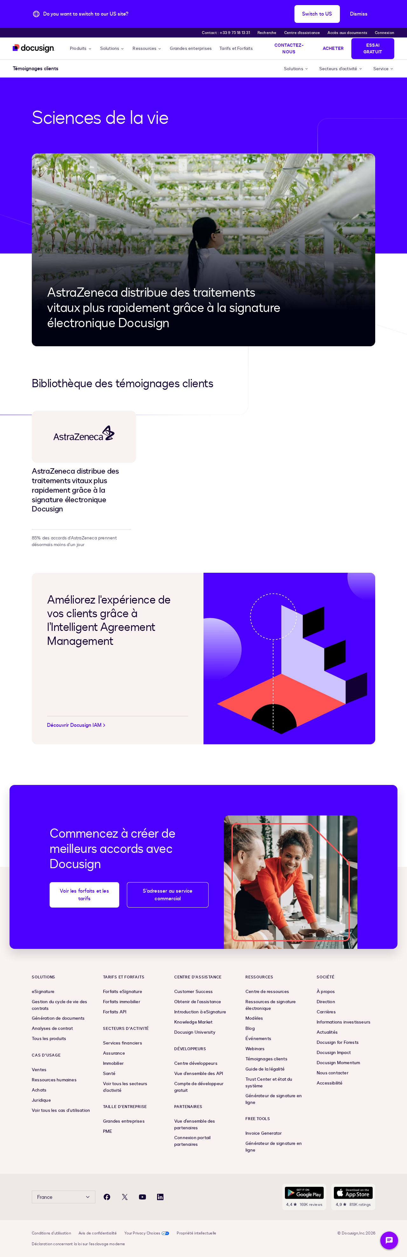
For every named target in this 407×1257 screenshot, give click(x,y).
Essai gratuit (372, 48)
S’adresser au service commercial (167, 895)
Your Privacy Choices (142, 1233)
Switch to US (317, 13)
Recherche (267, 32)
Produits (78, 48)
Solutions (110, 48)
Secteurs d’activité (338, 69)
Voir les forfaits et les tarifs (84, 895)
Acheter (333, 48)
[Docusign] (34, 48)
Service (381, 69)
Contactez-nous (289, 48)
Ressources (144, 48)
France (44, 1197)
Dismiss (359, 13)
